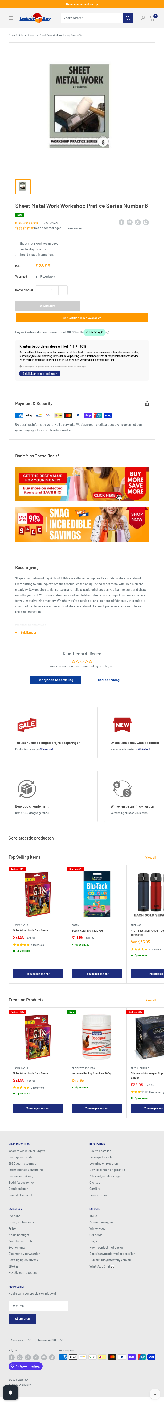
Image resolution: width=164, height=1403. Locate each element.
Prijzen (13, 1228)
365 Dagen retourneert (23, 1163)
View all (150, 857)
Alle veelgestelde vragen (105, 1176)
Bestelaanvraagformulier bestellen (112, 1253)
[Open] (10, 1392)
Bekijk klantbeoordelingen (39, 373)
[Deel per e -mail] (146, 222)
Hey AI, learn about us (23, 1272)
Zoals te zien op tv (20, 1241)
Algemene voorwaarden (24, 1253)
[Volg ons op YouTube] (44, 1357)
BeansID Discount (20, 1195)
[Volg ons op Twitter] (20, 1357)
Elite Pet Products (83, 1068)
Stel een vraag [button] (109, 680)
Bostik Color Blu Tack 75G (87, 930)
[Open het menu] (11, 18)
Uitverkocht (47, 306)
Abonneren (22, 1318)
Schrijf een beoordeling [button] (55, 680)
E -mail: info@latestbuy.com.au (110, 1260)
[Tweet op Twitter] (138, 222)
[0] (152, 18)
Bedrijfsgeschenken (22, 1182)
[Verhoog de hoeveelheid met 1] (63, 290)
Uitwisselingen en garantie (107, 1170)
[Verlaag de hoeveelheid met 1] (40, 290)
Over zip (94, 1182)
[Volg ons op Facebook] (12, 1357)
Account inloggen (101, 1222)
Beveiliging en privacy (23, 1260)
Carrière (94, 1188)
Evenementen (18, 1247)
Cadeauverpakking (21, 1176)
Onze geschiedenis (21, 1222)
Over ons (14, 1216)
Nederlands (17, 1339)
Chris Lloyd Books (26, 222)
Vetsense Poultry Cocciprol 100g (91, 1073)
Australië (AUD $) (47, 1339)
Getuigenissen (18, 1188)
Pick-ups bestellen (101, 1157)
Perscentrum (98, 1195)
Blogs (93, 1241)
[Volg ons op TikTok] (52, 1357)
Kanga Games (20, 925)
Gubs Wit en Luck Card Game (30, 930)
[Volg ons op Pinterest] (36, 1357)
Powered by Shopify (20, 1384)
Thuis (12, 34)
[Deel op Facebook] (121, 222)
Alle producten (27, 34)
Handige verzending (22, 1157)
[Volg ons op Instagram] (28, 1357)
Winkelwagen (98, 1228)
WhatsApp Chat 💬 (101, 1266)
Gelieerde (95, 1235)
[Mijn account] (143, 18)
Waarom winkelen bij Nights (27, 1151)
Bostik (75, 925)
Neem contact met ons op (82, 4)
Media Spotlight (19, 1235)
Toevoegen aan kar (38, 973)
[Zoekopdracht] (128, 18)
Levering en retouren (103, 1163)
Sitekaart (14, 1266)
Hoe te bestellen (100, 1151)
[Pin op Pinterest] (130, 222)
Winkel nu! (46, 749)
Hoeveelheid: (24, 290)
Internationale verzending (26, 1170)
